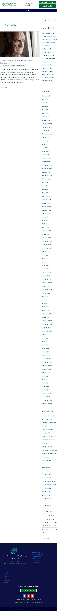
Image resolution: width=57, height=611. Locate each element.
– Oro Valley (6, 580)
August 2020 (46, 334)
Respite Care (46, 467)
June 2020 (45, 341)
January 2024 (46, 203)
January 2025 (46, 161)
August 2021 (46, 293)
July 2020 (45, 338)
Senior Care (45, 471)
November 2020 (47, 324)
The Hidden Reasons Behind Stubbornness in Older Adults (49, 46)
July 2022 (45, 255)
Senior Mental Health (7, 65)
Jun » (48, 538)
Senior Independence (49, 481)
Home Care (45, 457)
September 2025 (47, 134)
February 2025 (46, 158)
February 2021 (46, 314)
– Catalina (5, 574)
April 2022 (45, 265)
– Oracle (5, 578)
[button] (28, 10)
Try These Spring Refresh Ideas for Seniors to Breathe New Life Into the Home (48, 78)
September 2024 (47, 175)
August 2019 (46, 372)
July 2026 (45, 99)
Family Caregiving (47, 446)
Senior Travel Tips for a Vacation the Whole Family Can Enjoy (49, 65)
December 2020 (47, 321)
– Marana (5, 576)
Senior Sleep (46, 495)
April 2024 (45, 193)
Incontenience (46, 460)
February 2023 (46, 231)
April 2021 (45, 307)
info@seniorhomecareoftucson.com (14, 563)
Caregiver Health (47, 429)
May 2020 (45, 345)
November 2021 (47, 283)
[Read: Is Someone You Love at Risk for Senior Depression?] (20, 44)
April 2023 (45, 224)
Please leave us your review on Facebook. (28, 602)
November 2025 (47, 127)
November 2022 (47, 241)
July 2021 (45, 296)
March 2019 (45, 390)
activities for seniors (48, 416)
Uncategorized (46, 498)
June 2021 (45, 300)
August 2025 (46, 137)
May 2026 (45, 106)
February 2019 (46, 393)
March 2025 (45, 155)
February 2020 (46, 355)
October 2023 (46, 210)
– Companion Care (36, 556)
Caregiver (45, 426)
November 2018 (47, 404)
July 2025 (45, 141)
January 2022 (46, 276)
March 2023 (45, 227)
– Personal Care (35, 560)
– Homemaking (35, 558)
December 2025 (47, 123)
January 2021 (46, 317)
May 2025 (45, 148)
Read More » (4, 87)
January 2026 (46, 120)
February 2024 (46, 200)
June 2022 (45, 258)
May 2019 (45, 383)
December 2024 (47, 165)
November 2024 (47, 168)
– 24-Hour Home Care (37, 554)
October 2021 (46, 286)
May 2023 (45, 220)
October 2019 (46, 369)
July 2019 (45, 376)
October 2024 (46, 172)
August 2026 (46, 96)
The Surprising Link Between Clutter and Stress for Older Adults (49, 36)
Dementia (45, 443)
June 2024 (45, 186)
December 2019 (47, 362)
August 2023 (46, 213)
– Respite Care (35, 562)
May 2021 (45, 303)
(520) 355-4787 (14, 561)
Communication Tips (48, 440)
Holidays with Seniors (49, 453)
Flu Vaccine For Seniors (49, 450)
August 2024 (46, 179)
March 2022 (45, 269)
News (43, 464)
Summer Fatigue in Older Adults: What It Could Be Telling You (48, 55)
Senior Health (46, 478)
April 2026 (45, 110)
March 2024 (45, 196)
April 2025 (45, 151)
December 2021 (47, 279)
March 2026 (45, 113)
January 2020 (46, 359)
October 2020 (46, 327)
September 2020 (47, 331)
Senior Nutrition (47, 488)
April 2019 (45, 386)
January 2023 (46, 234)
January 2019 (46, 397)
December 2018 (47, 400)
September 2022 (47, 248)
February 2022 (46, 272)
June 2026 (45, 103)
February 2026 (46, 117)
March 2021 (45, 310)
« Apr (43, 538)
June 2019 (45, 379)
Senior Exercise (47, 474)
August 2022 (46, 251)
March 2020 (45, 352)
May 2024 (45, 189)
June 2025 (45, 144)
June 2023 (45, 217)
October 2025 (46, 130)
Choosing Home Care (49, 436)
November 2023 (47, 206)
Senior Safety (46, 491)
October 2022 (46, 244)
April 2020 (45, 348)
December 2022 (47, 238)
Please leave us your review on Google (28, 599)
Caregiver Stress (47, 433)
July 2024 (45, 182)
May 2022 (45, 262)
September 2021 (47, 289)
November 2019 (47, 366)
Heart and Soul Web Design (43, 609)
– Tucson (5, 582)
